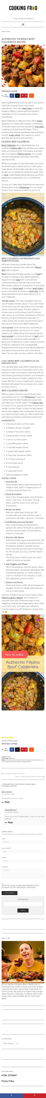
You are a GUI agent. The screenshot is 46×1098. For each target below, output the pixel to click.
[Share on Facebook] (12, 96)
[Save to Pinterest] (34, 1095)
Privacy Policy (8, 1081)
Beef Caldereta (9, 145)
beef (38, 274)
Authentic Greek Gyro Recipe (15, 773)
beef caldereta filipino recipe (21, 760)
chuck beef (18, 288)
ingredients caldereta (20, 761)
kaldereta (28, 761)
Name (4, 839)
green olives (14, 135)
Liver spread (7, 336)
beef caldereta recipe (35, 760)
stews (39, 121)
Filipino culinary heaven (12, 598)
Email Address (6, 848)
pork (6, 175)
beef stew (27, 108)
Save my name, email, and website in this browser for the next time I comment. (20, 886)
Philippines (24, 187)
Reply (7, 802)
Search (23, 910)
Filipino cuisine (24, 154)
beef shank (38, 288)
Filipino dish (16, 148)
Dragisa (8, 756)
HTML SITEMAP (9, 1075)
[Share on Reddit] (31, 96)
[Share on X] (17, 96)
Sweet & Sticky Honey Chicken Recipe (28, 776)
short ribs (33, 291)
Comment (5, 867)
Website (4, 857)
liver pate (39, 126)
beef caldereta (9, 760)
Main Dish (12, 758)
